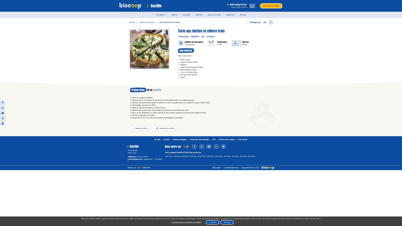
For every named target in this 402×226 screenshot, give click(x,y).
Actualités (186, 15)
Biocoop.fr (217, 168)
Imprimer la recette (167, 128)
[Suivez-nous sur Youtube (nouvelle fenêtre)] (2, 113)
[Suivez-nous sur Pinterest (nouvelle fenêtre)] (2, 123)
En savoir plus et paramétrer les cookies (186, 222)
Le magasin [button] (160, 15)
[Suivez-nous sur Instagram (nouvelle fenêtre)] (2, 118)
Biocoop (243, 15)
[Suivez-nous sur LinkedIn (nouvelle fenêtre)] (2, 107)
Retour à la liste (141, 128)
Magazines (230, 15)
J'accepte (227, 222)
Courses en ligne (273, 6)
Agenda (175, 15)
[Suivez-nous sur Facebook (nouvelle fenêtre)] (2, 102)
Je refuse (212, 222)
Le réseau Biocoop (231, 168)
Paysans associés (214, 15)
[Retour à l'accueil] (130, 6)
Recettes (199, 15)
